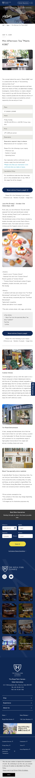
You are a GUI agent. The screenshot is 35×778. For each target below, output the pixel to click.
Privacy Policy (5, 745)
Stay (4, 698)
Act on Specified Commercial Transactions (6, 751)
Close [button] (8, 774)
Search (17, 544)
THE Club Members (25, 719)
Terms (21, 745)
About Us (6, 708)
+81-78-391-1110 (19, 687)
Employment (23, 741)
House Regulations (24, 749)
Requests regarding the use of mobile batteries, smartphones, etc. (17, 8)
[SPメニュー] (31, 3)
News (8, 25)
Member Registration (23, 3)
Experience (7, 703)
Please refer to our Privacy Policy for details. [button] (15, 770)
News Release (24, 715)
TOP (3, 25)
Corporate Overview (6, 741)
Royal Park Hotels (7, 719)
